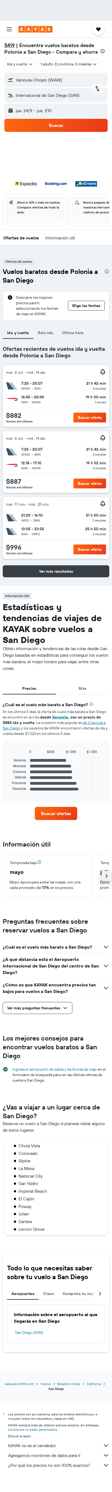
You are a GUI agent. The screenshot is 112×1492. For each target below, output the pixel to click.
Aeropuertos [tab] (23, 1293)
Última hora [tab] (73, 332)
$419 (9, 45)
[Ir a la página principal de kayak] (35, 29)
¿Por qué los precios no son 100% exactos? (49, 1465)
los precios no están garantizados (32, 1429)
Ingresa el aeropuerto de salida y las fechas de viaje (55, 1069)
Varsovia (60, 717)
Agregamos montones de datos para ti (44, 1455)
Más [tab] (82, 688)
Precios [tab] (29, 688)
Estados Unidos (68, 1384)
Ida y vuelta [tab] (18, 332)
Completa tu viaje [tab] (79, 1293)
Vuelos (46, 1384)
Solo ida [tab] (45, 332)
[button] (9, 29)
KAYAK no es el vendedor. (32, 1445)
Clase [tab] (48, 1293)
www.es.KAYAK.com (19, 1384)
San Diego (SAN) (29, 1332)
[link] (56, 813)
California (94, 1384)
